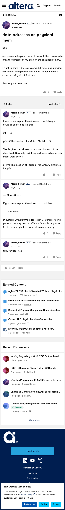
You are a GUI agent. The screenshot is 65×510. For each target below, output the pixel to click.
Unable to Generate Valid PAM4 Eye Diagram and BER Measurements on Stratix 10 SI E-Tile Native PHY (35, 391)
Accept (56, 504)
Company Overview (32, 467)
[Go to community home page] (21, 5)
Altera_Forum (18, 23)
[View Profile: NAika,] (6, 359)
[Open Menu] (60, 15)
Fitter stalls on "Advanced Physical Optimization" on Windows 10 (34, 300)
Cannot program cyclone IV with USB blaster (34, 403)
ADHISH (24, 314)
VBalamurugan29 (28, 295)
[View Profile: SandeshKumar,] (6, 382)
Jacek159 (26, 411)
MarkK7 (25, 323)
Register (47, 5)
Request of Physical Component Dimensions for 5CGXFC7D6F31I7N (33, 310)
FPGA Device (10, 15)
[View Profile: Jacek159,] (6, 406)
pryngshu (26, 396)
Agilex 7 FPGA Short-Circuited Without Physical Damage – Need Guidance (34, 291)
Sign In (57, 5)
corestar (27, 304)
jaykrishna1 (29, 372)
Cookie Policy (26, 494)
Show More (34, 420)
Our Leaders (32, 478)
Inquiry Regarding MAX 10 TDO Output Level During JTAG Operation (35, 356)
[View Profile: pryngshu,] (6, 394)
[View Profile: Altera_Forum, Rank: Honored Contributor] (6, 25)
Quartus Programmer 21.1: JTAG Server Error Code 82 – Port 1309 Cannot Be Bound (35, 380)
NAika (25, 360)
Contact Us (32, 451)
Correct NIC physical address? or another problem (30, 319)
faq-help (26, 333)
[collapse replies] (32, 110)
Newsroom (32, 473)
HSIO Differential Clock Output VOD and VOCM (33, 368)
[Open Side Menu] (4, 5)
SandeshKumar (29, 384)
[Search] (38, 5)
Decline (44, 504)
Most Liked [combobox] (55, 104)
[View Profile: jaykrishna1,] (6, 370)
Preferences (29, 504)
